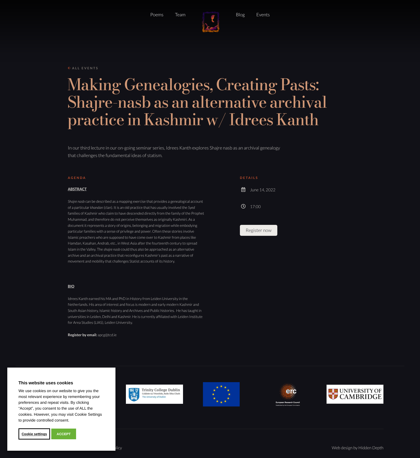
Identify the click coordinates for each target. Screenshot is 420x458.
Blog (240, 15)
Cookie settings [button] (34, 434)
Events (263, 15)
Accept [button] (64, 434)
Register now (258, 230)
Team (180, 15)
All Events (84, 68)
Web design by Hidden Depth (358, 447)
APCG (210, 22)
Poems (156, 15)
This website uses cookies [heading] (45, 382)
